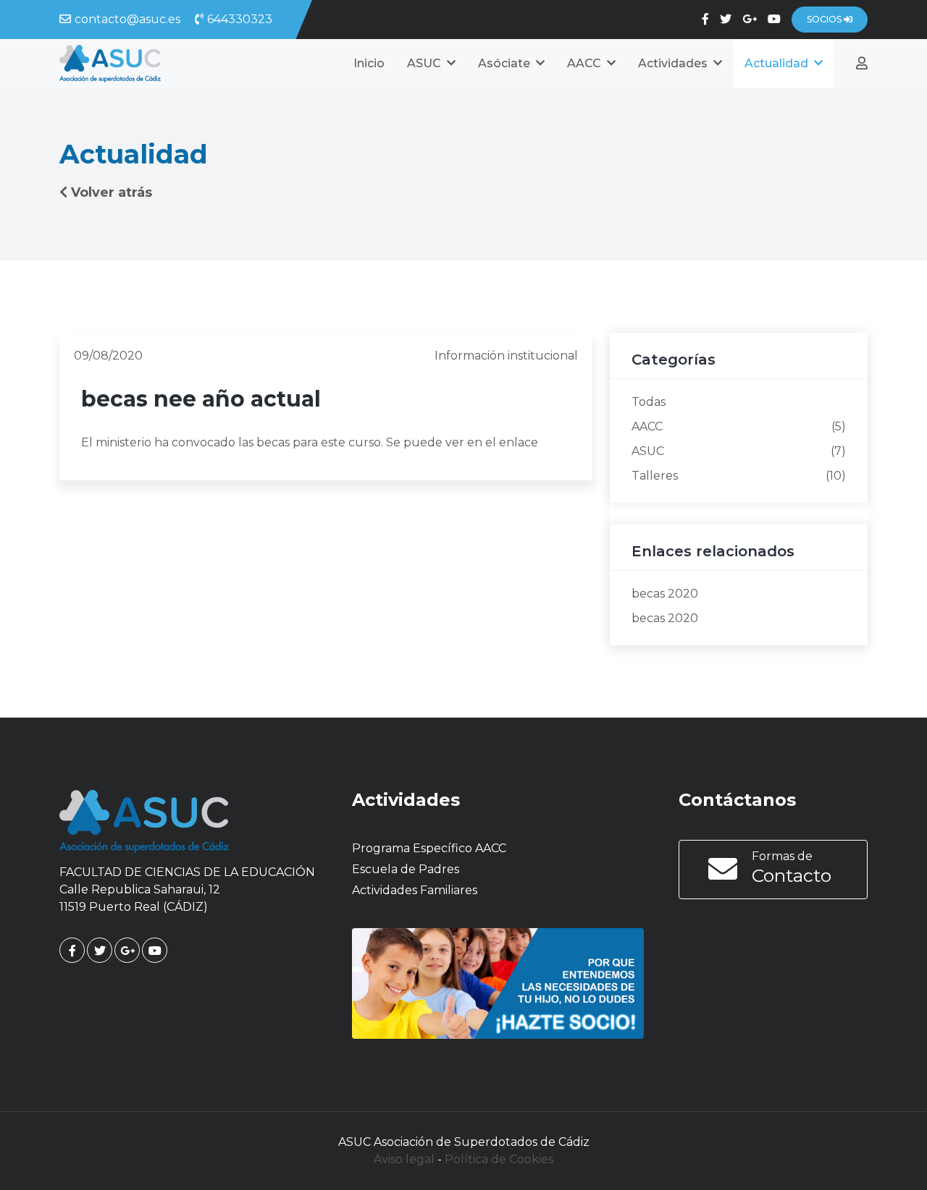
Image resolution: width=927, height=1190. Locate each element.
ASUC (648, 451)
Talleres (655, 476)
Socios (825, 19)
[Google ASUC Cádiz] (749, 19)
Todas (649, 402)
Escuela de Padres (405, 869)
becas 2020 (665, 593)
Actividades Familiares (414, 890)
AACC (647, 426)
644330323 (239, 19)
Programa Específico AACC (429, 848)
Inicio (369, 63)
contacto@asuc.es (127, 19)
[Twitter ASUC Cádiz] (725, 19)
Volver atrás (111, 192)
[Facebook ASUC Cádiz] (705, 19)
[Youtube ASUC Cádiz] (774, 19)
